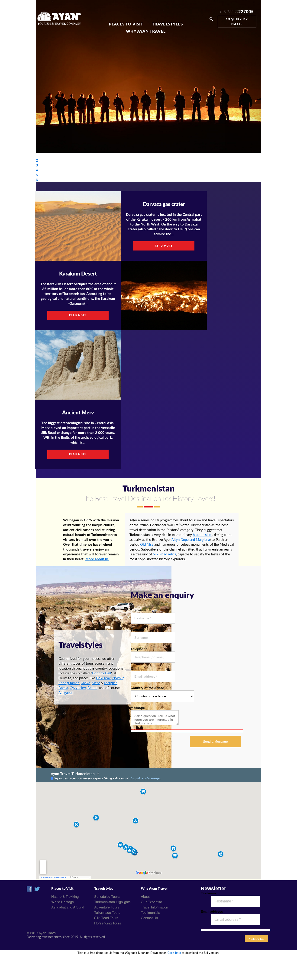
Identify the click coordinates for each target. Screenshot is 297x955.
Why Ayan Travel (146, 31)
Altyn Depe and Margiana (190, 540)
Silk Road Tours (106, 917)
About (145, 896)
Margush (110, 683)
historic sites (202, 535)
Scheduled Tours (107, 896)
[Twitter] (37, 890)
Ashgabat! (65, 693)
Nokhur (117, 678)
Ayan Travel (47, 932)
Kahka (85, 683)
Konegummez (68, 683)
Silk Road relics (164, 554)
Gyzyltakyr (78, 688)
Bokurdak (103, 678)
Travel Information (154, 907)
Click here (174, 952)
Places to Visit (126, 24)
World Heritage (62, 901)
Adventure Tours (106, 907)
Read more (78, 315)
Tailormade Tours (107, 912)
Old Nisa (146, 544)
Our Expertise (151, 901)
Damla (63, 688)
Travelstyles (167, 24)
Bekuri (92, 688)
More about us (97, 559)
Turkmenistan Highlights (112, 901)
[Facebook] (29, 890)
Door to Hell (101, 673)
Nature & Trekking (65, 896)
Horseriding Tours (107, 923)
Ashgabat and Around (67, 907)
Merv (96, 683)
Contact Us (149, 917)
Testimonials (150, 912)
